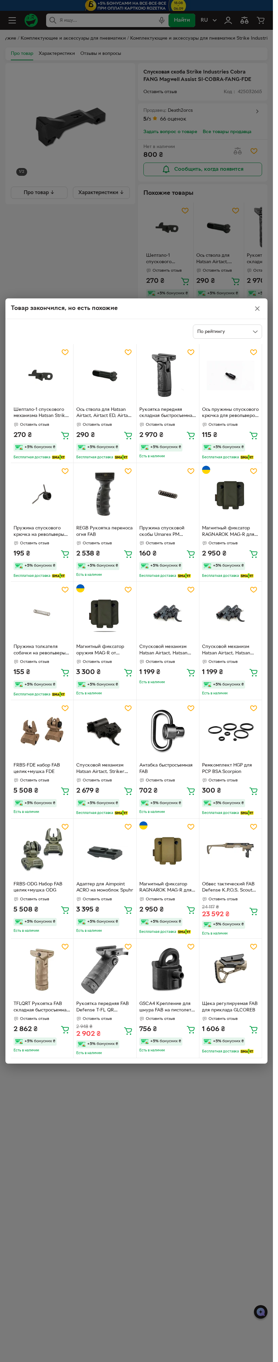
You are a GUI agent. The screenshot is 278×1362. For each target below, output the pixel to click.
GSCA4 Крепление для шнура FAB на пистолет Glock (165, 1008)
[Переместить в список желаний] (65, 352)
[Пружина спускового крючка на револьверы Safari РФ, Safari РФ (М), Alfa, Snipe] (42, 494)
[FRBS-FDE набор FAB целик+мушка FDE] (42, 731)
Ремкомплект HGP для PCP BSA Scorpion (227, 768)
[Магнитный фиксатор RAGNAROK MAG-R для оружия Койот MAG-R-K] (167, 849)
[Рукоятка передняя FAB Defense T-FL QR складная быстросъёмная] (104, 969)
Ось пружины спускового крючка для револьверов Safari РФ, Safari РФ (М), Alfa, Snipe (230, 413)
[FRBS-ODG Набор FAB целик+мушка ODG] (42, 849)
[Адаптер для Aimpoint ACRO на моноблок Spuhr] (104, 849)
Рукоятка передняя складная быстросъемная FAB (167, 413)
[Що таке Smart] (58, 457)
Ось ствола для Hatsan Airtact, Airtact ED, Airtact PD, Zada (104, 413)
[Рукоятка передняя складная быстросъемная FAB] (167, 375)
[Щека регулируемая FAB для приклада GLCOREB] (230, 969)
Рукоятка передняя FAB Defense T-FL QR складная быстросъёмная (104, 1008)
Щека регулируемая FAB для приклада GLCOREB (230, 1007)
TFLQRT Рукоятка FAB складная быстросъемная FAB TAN (41, 1008)
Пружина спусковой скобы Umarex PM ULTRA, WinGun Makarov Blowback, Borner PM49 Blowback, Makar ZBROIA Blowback (167, 532)
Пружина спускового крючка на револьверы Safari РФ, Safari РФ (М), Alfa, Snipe (41, 532)
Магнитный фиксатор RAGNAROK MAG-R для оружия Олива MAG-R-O (229, 532)
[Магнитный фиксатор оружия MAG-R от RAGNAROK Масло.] (104, 612)
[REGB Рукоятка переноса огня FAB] (104, 494)
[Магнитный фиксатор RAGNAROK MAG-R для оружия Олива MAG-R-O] (230, 494)
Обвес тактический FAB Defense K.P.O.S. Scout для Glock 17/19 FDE (228, 888)
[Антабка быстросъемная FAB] (167, 731)
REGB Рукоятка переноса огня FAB (104, 531)
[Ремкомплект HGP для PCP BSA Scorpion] (230, 731)
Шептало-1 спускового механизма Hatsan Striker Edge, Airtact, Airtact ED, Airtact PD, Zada (42, 413)
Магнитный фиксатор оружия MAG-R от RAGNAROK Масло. (100, 651)
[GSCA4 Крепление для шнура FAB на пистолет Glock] (167, 969)
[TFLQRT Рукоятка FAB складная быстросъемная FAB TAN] (42, 969)
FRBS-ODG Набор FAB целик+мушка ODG (38, 887)
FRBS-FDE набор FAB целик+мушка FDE (37, 768)
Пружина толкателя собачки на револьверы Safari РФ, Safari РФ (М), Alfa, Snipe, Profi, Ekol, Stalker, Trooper (41, 651)
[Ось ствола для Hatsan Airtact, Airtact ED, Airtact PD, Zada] (104, 375)
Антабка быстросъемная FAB (166, 768)
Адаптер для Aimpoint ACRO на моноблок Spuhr (104, 887)
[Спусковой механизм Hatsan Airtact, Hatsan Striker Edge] (167, 612)
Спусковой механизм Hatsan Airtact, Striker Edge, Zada (100, 769)
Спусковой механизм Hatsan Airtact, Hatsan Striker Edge (163, 651)
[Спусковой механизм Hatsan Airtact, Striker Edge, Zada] (104, 731)
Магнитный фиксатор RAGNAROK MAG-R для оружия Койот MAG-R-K (165, 888)
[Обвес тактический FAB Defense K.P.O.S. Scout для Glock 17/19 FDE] (230, 849)
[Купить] (65, 435)
